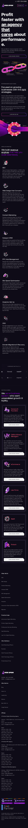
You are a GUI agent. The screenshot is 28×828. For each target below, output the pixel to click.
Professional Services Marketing (9, 627)
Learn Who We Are (14, 114)
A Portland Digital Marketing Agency (10, 716)
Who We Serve (5, 641)
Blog (2, 687)
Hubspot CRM (4, 589)
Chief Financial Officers (7, 652)
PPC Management (5, 593)
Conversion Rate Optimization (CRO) (10, 605)
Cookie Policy (12, 818)
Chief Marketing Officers (7, 644)
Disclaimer (18, 818)
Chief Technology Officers (7, 656)
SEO (2, 577)
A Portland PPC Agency (6, 741)
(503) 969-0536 (9, 773)
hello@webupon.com (10, 679)
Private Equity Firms (6, 660)
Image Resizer (4, 707)
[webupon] (7, 5)
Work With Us (4, 703)
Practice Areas (5, 615)
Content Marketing (5, 585)
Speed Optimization (6, 597)
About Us (3, 691)
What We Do (4, 573)
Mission (3, 699)
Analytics (3, 601)
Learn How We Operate (14, 56)
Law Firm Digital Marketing (7, 635)
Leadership (4, 695)
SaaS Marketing (5, 631)
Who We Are (4, 683)
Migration (3, 609)
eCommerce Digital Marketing (8, 619)
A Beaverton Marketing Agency (8, 766)
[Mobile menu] (26, 5)
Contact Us (20, 5)
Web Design (4, 581)
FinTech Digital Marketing (7, 623)
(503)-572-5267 (9, 748)
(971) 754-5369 (9, 677)
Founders (3, 648)
